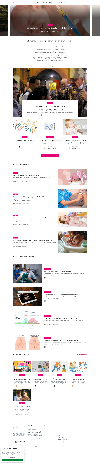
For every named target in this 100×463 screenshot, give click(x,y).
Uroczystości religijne (61, 441)
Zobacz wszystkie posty (81, 165)
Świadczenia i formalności (62, 439)
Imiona (50, 102)
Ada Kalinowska (46, 431)
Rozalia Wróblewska (46, 428)
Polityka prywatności (27, 454)
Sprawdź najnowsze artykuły (50, 155)
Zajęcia (50, 2)
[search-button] (83, 2)
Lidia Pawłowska (46, 429)
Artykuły (30, 425)
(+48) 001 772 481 (18, 444)
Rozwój (60, 2)
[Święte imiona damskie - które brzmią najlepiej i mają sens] (50, 92)
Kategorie (60, 425)
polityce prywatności (16, 454)
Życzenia (65, 2)
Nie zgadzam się (12, 457)
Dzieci (59, 435)
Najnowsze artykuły (40, 2)
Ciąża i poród (55, 2)
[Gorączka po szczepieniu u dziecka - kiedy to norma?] (50, 20)
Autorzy (45, 425)
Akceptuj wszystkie (12, 459)
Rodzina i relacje (61, 437)
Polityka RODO (37, 454)
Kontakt (33, 454)
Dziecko (46, 2)
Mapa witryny (50, 454)
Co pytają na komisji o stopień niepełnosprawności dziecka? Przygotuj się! (35, 435)
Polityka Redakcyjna (44, 454)
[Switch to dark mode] (86, 2)
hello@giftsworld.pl (18, 445)
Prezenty (59, 431)
